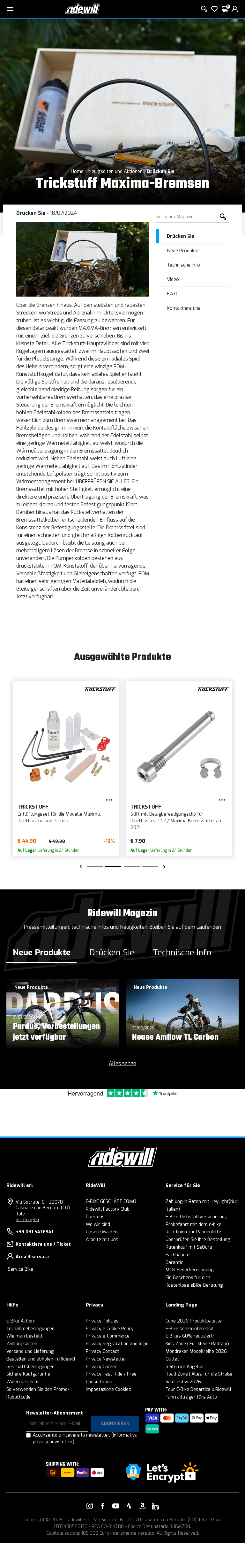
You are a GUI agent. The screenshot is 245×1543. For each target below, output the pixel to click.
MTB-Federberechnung (189, 1270)
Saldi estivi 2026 (183, 1382)
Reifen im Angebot (185, 1367)
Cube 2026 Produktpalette (194, 1321)
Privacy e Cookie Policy (110, 1329)
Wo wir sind (98, 1224)
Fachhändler (178, 1255)
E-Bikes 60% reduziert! (190, 1336)
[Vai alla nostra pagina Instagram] (89, 1506)
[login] (235, 9)
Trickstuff (33, 806)
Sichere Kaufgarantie (28, 1374)
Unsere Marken (102, 1232)
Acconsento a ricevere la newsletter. (85, 1438)
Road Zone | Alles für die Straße (199, 1374)
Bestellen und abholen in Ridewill (40, 1359)
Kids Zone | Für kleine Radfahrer (199, 1344)
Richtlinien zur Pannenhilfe (193, 1232)
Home (77, 171)
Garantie (174, 1263)
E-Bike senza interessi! (189, 1329)
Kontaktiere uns (184, 308)
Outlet (172, 1359)
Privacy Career (101, 1367)
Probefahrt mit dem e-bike (193, 1224)
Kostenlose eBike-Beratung (194, 1285)
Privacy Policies (102, 1321)
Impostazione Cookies (108, 1389)
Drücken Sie (160, 171)
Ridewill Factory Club (108, 1209)
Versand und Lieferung (30, 1351)
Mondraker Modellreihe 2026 (196, 1351)
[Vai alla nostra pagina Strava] (129, 1506)
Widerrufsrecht (22, 1382)
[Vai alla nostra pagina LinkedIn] (155, 1506)
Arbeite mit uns (102, 1240)
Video (173, 279)
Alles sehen (122, 1063)
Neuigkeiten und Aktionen (115, 171)
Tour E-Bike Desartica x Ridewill (198, 1389)
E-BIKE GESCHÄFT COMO (111, 1201)
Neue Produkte (183, 250)
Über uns (95, 1217)
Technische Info (183, 265)
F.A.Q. (172, 294)
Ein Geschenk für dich (188, 1278)
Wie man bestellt (24, 1336)
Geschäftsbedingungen (30, 1367)
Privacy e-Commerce (108, 1336)
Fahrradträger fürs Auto (191, 1397)
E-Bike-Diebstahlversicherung (196, 1217)
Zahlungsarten (21, 1344)
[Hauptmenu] (10, 9)
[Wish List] (214, 9)
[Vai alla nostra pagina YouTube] (116, 1506)
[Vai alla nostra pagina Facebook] (103, 1506)
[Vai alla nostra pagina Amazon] (142, 1506)
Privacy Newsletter (106, 1359)
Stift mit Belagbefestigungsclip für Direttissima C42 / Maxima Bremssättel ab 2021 (175, 821)
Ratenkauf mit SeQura (189, 1247)
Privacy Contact (102, 1351)
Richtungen (27, 1220)
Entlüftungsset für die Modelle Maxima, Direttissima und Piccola (59, 817)
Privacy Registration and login (117, 1344)
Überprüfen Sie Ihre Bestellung (198, 1240)
